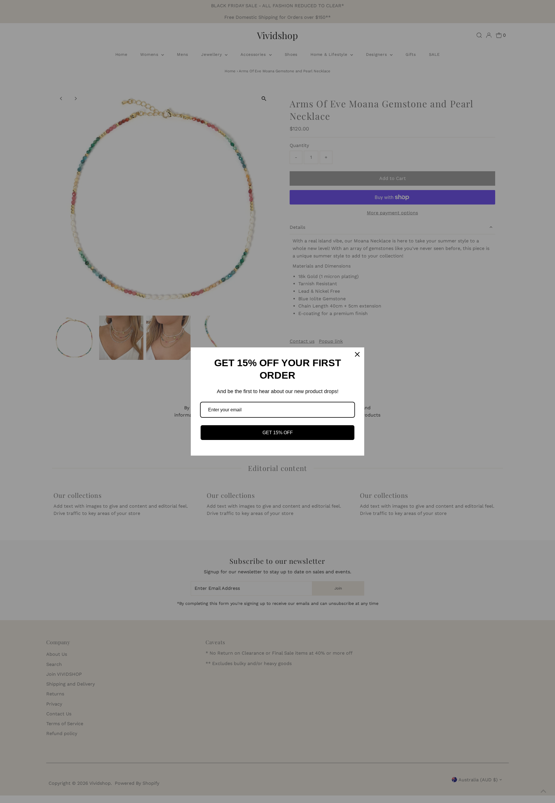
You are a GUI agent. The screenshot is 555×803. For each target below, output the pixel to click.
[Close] (357, 354)
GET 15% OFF (277, 432)
